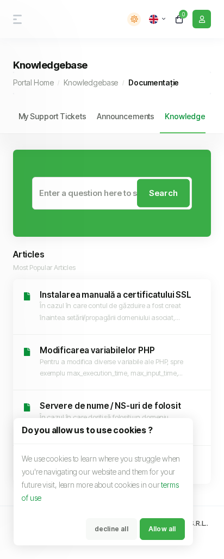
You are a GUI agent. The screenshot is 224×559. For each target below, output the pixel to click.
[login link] (201, 19)
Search (163, 192)
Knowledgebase (91, 82)
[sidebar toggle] (15, 19)
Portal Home (33, 82)
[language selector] (157, 19)
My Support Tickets (52, 116)
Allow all (162, 529)
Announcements (125, 116)
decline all (111, 529)
